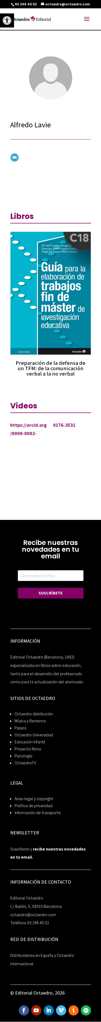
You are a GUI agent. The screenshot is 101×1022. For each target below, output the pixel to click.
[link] (7, 20)
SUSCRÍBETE (50, 593)
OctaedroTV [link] (25, 763)
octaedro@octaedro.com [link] (33, 915)
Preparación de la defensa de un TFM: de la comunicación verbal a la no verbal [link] (50, 368)
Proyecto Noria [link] (28, 749)
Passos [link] (20, 728)
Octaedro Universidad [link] (34, 735)
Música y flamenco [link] (30, 721)
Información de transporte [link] (38, 813)
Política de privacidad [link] (34, 805)
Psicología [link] (23, 756)
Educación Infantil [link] (30, 742)
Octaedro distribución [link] (34, 714)
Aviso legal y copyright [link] (34, 799)
